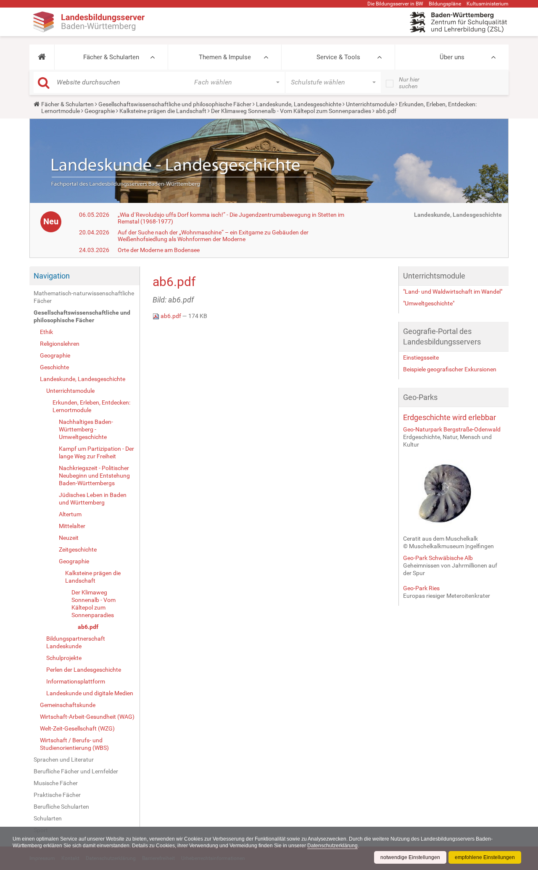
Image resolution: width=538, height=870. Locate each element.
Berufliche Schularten (61, 806)
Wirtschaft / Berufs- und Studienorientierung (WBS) (74, 744)
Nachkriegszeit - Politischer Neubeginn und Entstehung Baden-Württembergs (94, 475)
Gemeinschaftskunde (67, 705)
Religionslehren (59, 343)
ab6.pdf (88, 626)
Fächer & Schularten (111, 57)
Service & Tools (338, 57)
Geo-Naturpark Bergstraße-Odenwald (452, 429)
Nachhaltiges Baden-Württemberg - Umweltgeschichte (86, 429)
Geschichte (54, 367)
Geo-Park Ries (421, 588)
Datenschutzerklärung (332, 846)
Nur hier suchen (409, 82)
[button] (42, 57)
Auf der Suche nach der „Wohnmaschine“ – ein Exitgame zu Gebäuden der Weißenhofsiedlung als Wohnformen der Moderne (213, 235)
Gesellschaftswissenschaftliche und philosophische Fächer (174, 104)
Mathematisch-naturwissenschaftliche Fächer (84, 297)
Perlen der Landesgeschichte (83, 669)
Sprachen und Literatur (64, 759)
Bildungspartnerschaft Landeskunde (75, 642)
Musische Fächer (56, 783)
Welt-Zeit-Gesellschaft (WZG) (77, 728)
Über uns (452, 57)
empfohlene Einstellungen (485, 857)
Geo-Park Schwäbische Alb (438, 558)
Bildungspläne (445, 4)
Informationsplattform (75, 681)
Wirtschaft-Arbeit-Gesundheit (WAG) (87, 716)
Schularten (48, 818)
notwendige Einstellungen (410, 857)
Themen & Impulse (225, 57)
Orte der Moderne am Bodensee (159, 250)
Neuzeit (69, 537)
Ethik (46, 332)
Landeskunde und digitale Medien (89, 693)
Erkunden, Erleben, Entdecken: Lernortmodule (91, 406)
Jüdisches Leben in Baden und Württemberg (93, 499)
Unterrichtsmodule (370, 104)
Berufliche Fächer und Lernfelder (76, 771)
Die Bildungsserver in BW (395, 4)
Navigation (52, 275)
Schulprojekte (64, 657)
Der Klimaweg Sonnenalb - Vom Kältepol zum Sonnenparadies (291, 111)
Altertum (70, 514)
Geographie (99, 111)
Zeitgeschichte (78, 549)
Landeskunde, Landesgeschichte (298, 104)
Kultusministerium (488, 4)
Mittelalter (72, 526)
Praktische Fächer (57, 794)
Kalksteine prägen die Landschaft (162, 111)
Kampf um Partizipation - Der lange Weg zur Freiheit (96, 452)
